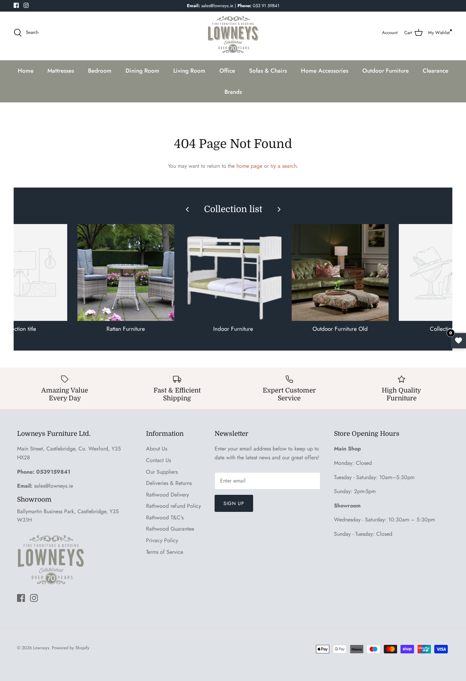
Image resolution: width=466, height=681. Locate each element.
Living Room (189, 70)
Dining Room (142, 70)
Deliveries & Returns (169, 483)
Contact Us (158, 460)
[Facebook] (16, 5)
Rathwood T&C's (165, 517)
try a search (284, 166)
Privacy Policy (162, 540)
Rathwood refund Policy (173, 506)
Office (227, 70)
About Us (156, 449)
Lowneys (41, 648)
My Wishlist (439, 32)
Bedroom (100, 70)
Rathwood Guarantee (170, 529)
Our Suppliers (162, 472)
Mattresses (60, 70)
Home (25, 70)
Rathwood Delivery (167, 495)
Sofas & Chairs (268, 70)
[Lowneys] (233, 32)
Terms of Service (164, 552)
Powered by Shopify (70, 648)
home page (249, 166)
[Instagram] (26, 5)
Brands (233, 92)
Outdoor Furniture (385, 70)
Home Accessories (324, 70)
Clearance (435, 70)
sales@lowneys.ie (53, 486)
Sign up (234, 503)
